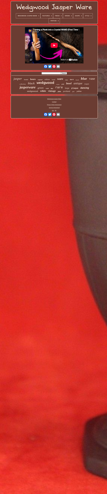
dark (72, 80)
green (41, 87)
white (43, 91)
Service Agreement (54, 107)
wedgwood (45, 83)
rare (59, 87)
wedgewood (32, 91)
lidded (66, 80)
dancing (84, 88)
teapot (86, 84)
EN (53, 110)
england (40, 79)
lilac (52, 88)
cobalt (47, 88)
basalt (53, 79)
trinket (57, 84)
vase (92, 78)
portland (66, 91)
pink (63, 84)
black (31, 83)
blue (84, 78)
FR (55, 110)
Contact (54, 102)
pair (73, 91)
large (67, 88)
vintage (52, 91)
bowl (68, 83)
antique (78, 83)
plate (59, 91)
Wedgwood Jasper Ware (54, 99)
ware (60, 78)
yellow (79, 91)
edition (47, 79)
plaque (74, 88)
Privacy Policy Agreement (54, 105)
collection (22, 84)
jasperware (28, 87)
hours (33, 79)
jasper (18, 78)
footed (26, 79)
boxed (77, 80)
